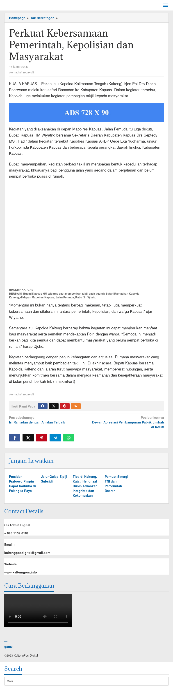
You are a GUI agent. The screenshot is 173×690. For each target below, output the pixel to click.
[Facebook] (43, 406)
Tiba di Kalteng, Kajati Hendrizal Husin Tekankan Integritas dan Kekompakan (85, 486)
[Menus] (165, 5)
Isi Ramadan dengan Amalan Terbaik (37, 419)
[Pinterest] (65, 406)
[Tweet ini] (28, 437)
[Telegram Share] (55, 437)
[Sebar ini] (14, 437)
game (8, 646)
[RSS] (76, 406)
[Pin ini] (41, 437)
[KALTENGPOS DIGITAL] (24, 4)
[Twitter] (54, 406)
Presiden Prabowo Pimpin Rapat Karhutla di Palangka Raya (22, 483)
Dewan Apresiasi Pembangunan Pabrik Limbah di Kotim (128, 422)
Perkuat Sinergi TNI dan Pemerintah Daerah (116, 483)
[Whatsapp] (68, 437)
